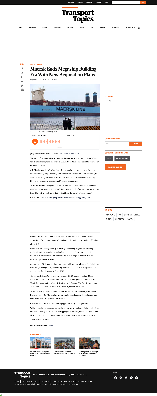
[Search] (143, 2)
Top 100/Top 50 (129, 27)
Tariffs (109, 219)
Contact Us (26, 381)
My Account (99, 2)
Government (32, 27)
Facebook (115, 377)
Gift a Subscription (123, 158)
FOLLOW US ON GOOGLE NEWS (115, 167)
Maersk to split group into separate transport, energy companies (65, 197)
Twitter (121, 377)
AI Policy (63, 384)
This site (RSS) (136, 377)
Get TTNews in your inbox (69, 153)
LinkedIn (131, 377)
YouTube (126, 377)
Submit (136, 144)
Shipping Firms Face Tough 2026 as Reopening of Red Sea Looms (88, 353)
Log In (106, 2)
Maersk (51, 325)
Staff (36, 381)
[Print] (22, 90)
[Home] (78, 15)
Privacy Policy (53, 384)
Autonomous (115, 27)
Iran (119, 215)
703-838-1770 (81, 375)
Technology (57, 27)
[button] (22, 86)
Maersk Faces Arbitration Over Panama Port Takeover (64, 352)
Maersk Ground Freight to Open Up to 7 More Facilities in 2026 (40, 353)
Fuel (92, 27)
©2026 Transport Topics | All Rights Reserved (30, 384)
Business (45, 27)
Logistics (102, 27)
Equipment (70, 27)
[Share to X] (22, 73)
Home (20, 27)
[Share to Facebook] (22, 69)
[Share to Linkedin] (22, 77)
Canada (129, 219)
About (16, 381)
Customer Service (83, 381)
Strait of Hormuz (132, 215)
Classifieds (89, 2)
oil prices (119, 219)
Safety (82, 27)
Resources (68, 381)
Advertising (71, 2)
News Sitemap (73, 384)
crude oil (110, 215)
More (139, 28)
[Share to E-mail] (22, 82)
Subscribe (80, 2)
